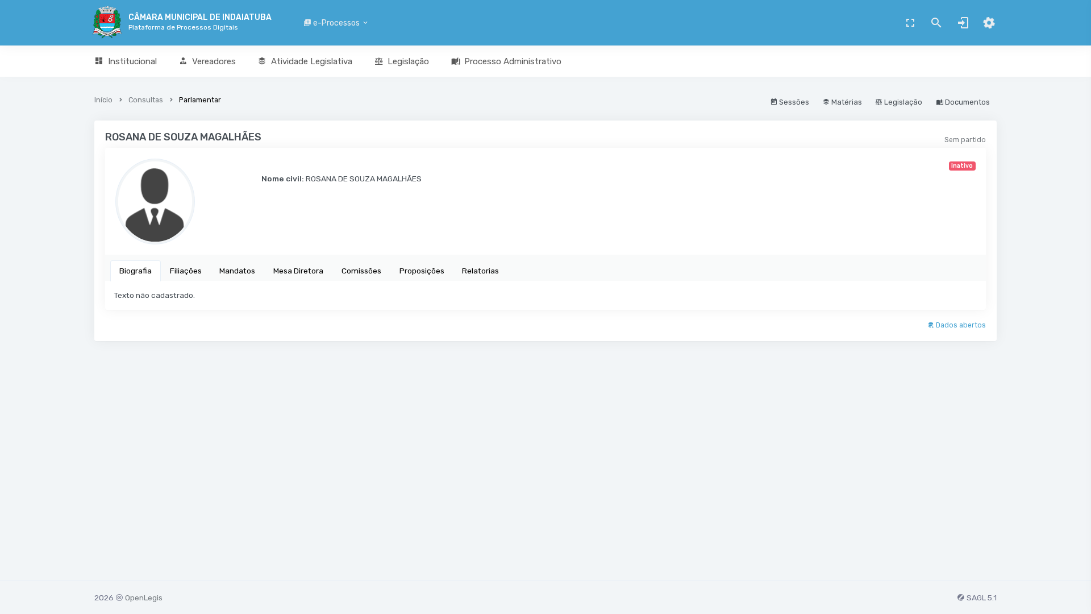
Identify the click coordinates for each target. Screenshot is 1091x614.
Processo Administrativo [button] (512, 61)
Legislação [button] (408, 61)
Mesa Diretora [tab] (298, 270)
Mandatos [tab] (237, 270)
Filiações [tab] (186, 270)
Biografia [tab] (135, 270)
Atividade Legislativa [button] (311, 61)
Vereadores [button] (214, 61)
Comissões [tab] (361, 270)
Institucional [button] (132, 61)
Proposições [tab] (421, 270)
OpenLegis (144, 597)
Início (103, 100)
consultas (145, 100)
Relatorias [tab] (480, 270)
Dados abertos (960, 325)
